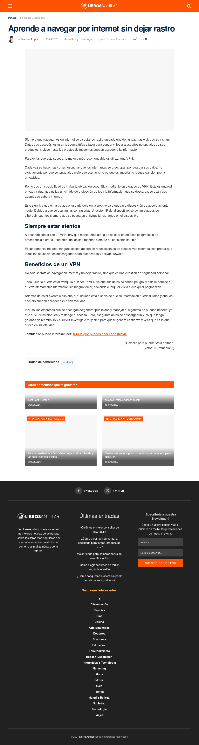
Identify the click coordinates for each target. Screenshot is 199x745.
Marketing (99, 668)
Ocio (99, 686)
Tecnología (99, 709)
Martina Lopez (29, 39)
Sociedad (99, 703)
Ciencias (99, 610)
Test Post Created (38, 400)
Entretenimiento (99, 651)
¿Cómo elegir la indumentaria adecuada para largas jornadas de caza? (99, 542)
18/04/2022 (52, 39)
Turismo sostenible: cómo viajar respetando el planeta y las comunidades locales (60, 455)
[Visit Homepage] (99, 6)
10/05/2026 (35, 461)
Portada (12, 17)
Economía (99, 639)
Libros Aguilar (86, 736)
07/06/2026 (112, 404)
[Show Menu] (10, 6)
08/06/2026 (35, 404)
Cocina (99, 622)
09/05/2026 (112, 461)
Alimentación (99, 604)
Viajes (99, 715)
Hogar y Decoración (99, 657)
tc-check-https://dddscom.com (123, 400)
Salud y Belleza (99, 697)
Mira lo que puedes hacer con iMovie (100, 334)
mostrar (67, 362)
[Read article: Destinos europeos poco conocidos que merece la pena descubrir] (138, 440)
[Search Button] (189, 6)
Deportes (99, 633)
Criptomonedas (99, 627)
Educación (99, 645)
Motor (99, 680)
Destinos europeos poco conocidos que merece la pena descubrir (138, 455)
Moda (99, 674)
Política (99, 692)
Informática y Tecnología (32, 17)
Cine (99, 616)
